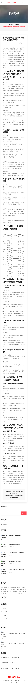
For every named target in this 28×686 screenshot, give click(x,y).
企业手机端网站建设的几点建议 (16, 552)
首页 (11, 24)
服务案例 (4, 611)
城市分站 (4, 622)
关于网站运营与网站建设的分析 (16, 569)
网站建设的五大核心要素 (15, 561)
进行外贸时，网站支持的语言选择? (17, 633)
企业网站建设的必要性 (14, 544)
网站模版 (4, 618)
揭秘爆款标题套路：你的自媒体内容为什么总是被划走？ (14, 496)
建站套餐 (4, 608)
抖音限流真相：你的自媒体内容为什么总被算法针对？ (14, 492)
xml (16, 682)
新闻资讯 (17, 24)
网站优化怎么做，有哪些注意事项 (17, 643)
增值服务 (4, 615)
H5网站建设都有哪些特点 (15, 535)
